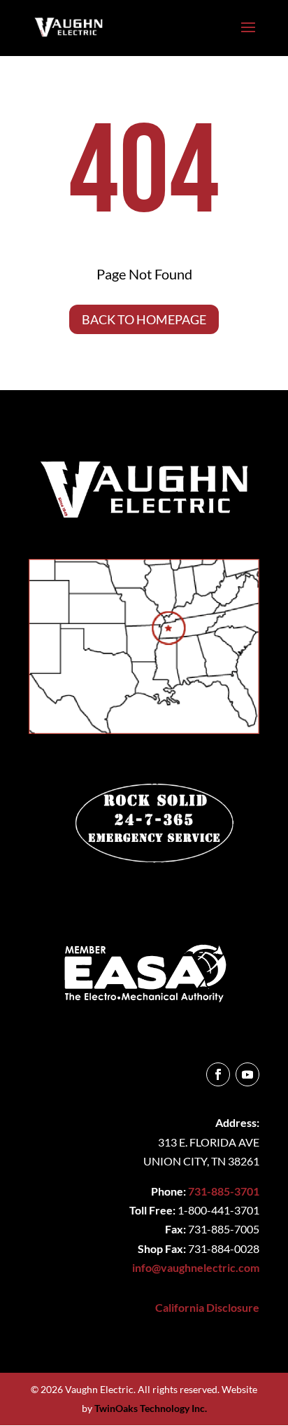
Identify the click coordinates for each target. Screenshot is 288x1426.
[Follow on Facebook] (218, 1074)
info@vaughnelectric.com (195, 1267)
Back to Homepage (144, 319)
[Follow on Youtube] (247, 1074)
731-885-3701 (223, 1191)
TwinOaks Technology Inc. (150, 1408)
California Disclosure (207, 1307)
